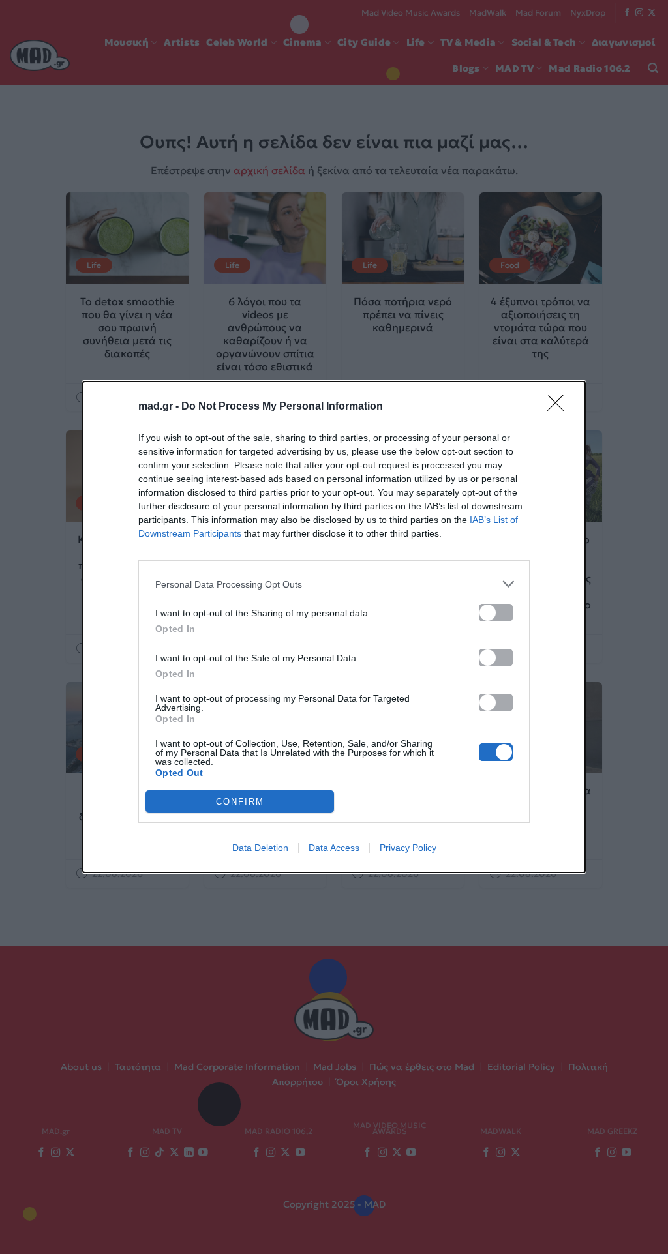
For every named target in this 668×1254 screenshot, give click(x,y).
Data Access (334, 848)
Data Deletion (260, 848)
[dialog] (334, 627)
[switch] (496, 612)
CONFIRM (240, 802)
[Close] (559, 407)
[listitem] (334, 584)
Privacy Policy (408, 848)
